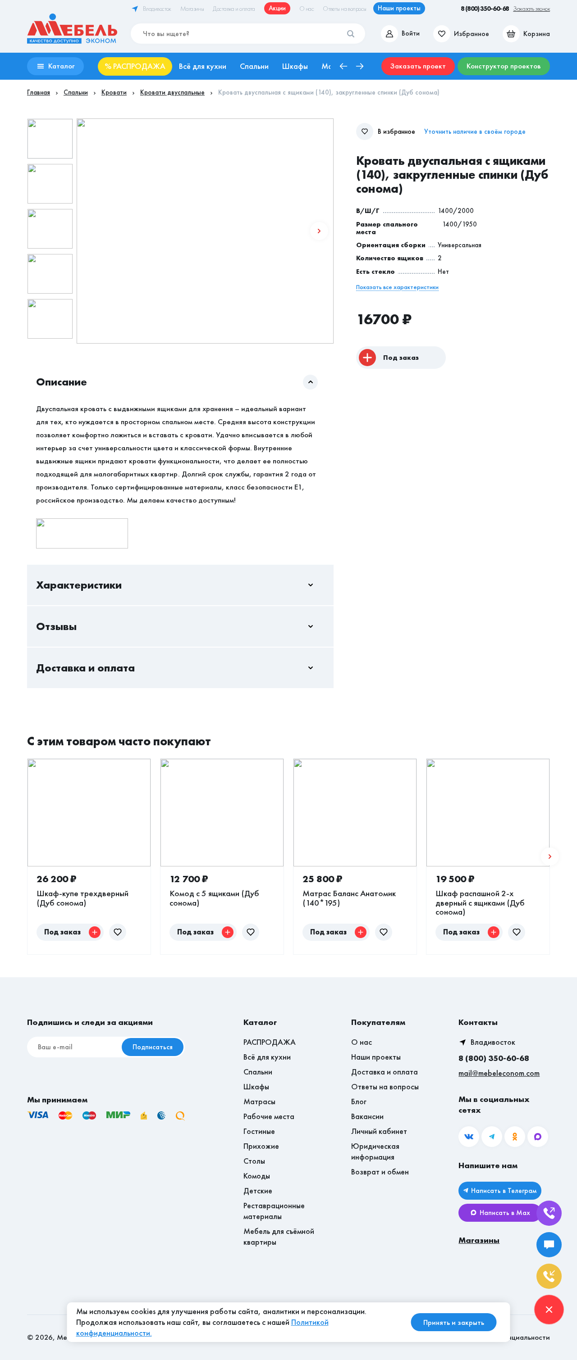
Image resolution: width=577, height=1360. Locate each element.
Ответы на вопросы (385, 1086)
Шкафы (256, 1086)
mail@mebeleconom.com (499, 1073)
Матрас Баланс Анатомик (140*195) (349, 898)
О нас (361, 1042)
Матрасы (259, 1101)
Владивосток (493, 1042)
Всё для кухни (267, 1057)
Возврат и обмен (380, 1171)
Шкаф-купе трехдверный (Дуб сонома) (82, 898)
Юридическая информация (375, 1151)
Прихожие (261, 1146)
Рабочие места (268, 1116)
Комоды (256, 1175)
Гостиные (259, 1131)
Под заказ (401, 357)
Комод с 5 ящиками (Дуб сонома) (214, 898)
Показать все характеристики (397, 286)
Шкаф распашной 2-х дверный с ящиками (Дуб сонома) (480, 902)
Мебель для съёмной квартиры (278, 1236)
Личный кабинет (379, 1131)
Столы (254, 1161)
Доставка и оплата (384, 1071)
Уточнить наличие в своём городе (475, 132)
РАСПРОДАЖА (269, 1042)
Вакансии (367, 1116)
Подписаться (153, 1047)
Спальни (257, 1071)
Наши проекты (376, 1057)
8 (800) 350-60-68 (493, 1058)
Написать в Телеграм (503, 1190)
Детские (257, 1190)
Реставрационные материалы (274, 1210)
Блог (358, 1101)
